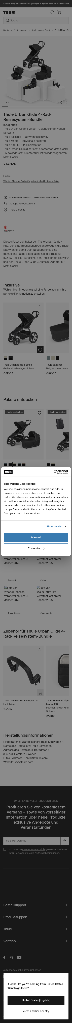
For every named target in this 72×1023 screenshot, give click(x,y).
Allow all (36, 537)
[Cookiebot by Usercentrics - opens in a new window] (53, 472)
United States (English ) (36, 1000)
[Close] (64, 977)
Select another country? (36, 1011)
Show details (54, 526)
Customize (34, 548)
